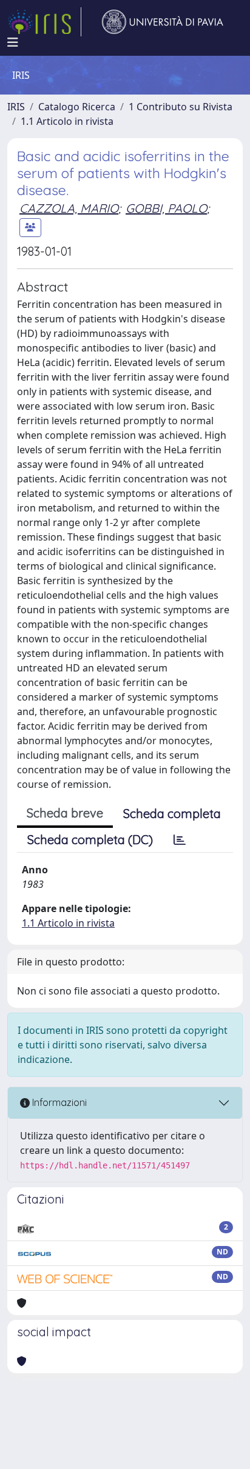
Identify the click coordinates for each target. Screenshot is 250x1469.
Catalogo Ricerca (76, 106)
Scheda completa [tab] (172, 813)
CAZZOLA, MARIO (68, 208)
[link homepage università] (162, 21)
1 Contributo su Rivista (180, 106)
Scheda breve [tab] (65, 813)
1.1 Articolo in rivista (67, 121)
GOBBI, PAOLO (166, 208)
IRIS (16, 106)
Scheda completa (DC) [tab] (90, 839)
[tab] (179, 840)
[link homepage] (44, 21)
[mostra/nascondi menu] (12, 42)
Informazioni (58, 1102)
